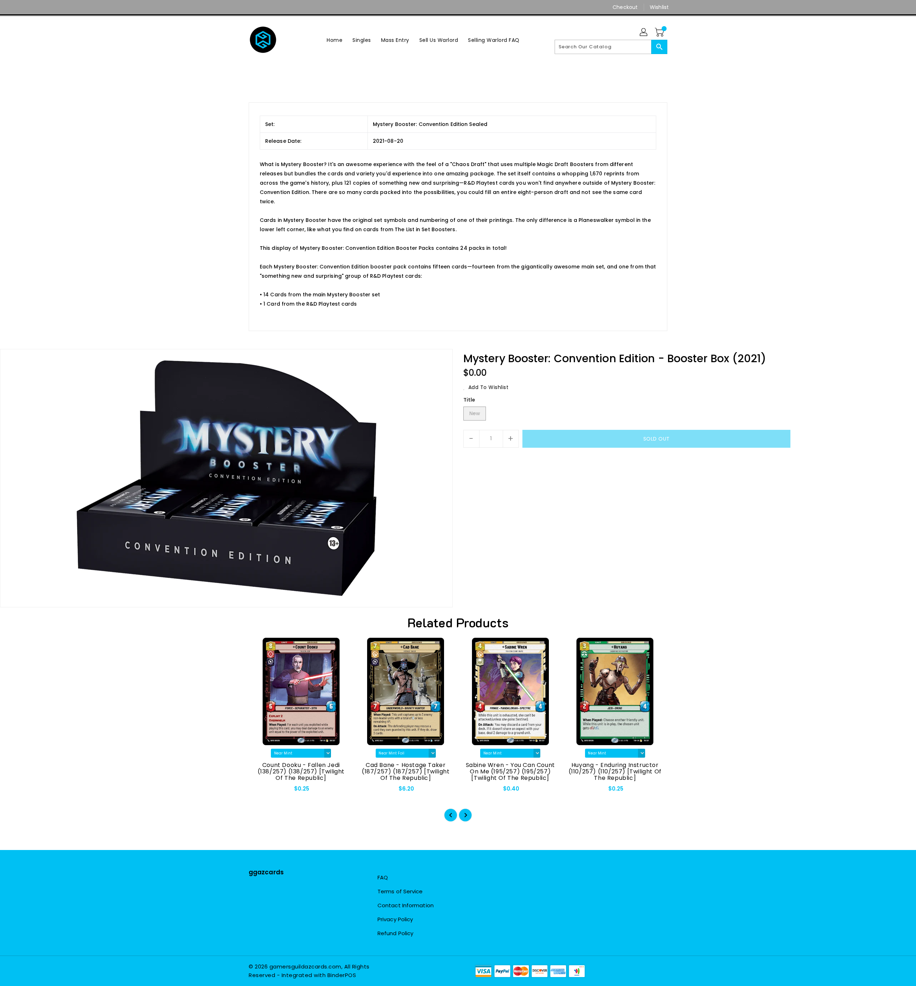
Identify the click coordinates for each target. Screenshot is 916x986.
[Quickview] (260, 791)
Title (469, 399)
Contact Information (405, 905)
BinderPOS (341, 975)
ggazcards (266, 872)
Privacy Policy (395, 919)
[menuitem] (334, 40)
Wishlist (659, 7)
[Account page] (644, 32)
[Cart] (660, 32)
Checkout (625, 7)
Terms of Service (400, 891)
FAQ (382, 877)
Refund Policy (395, 933)
